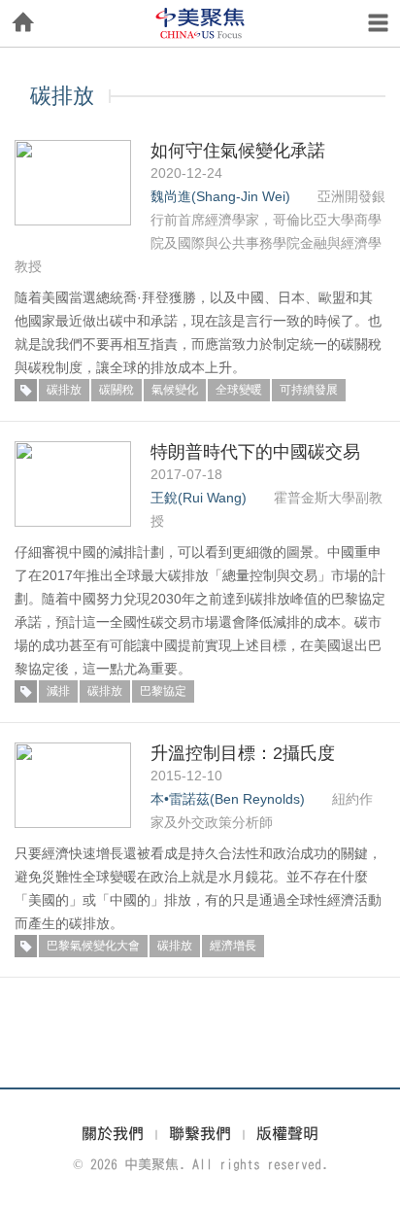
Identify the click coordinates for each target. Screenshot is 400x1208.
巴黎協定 (163, 691)
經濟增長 (233, 945)
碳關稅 (116, 390)
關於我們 (113, 1133)
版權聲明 (287, 1133)
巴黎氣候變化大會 (93, 945)
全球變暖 (239, 390)
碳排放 (64, 390)
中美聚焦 (200, 23)
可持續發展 (309, 390)
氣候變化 (174, 390)
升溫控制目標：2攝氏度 (242, 753)
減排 (58, 691)
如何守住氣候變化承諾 (237, 150)
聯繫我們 (200, 1133)
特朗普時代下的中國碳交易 (255, 452)
